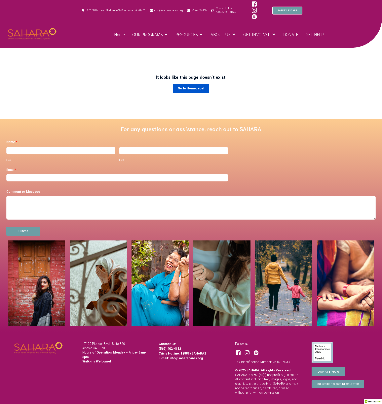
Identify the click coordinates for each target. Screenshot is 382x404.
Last (121, 160)
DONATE (290, 34)
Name (11, 142)
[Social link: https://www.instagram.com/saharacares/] (255, 10)
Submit (23, 231)
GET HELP (315, 34)
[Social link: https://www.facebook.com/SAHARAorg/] (255, 4)
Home (119, 34)
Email (11, 170)
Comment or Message (23, 192)
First (8, 160)
